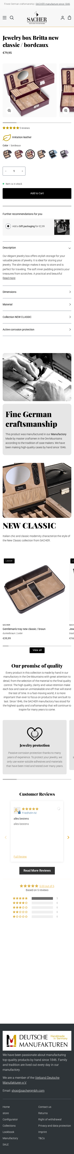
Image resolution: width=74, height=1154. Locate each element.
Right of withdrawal (49, 1119)
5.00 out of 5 (46, 886)
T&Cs (41, 1138)
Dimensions (9, 292)
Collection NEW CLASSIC (17, 317)
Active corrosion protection (18, 329)
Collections (9, 1125)
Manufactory (10, 1138)
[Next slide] (68, 837)
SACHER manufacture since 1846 (53, 4)
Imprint (42, 1132)
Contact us (44, 1107)
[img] (30, 809)
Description (9, 247)
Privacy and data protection (54, 1125)
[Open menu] (3, 18)
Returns (43, 1113)
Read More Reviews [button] (37, 870)
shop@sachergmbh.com (28, 1090)
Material (7, 304)
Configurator (10, 1119)
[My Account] (61, 17)
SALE (6, 1144)
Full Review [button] (20, 856)
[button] (11, 128)
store (6, 1113)
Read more (9, 278)
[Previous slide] (6, 837)
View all (37, 650)
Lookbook (8, 1132)
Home (6, 1107)
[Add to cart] (8, 226)
